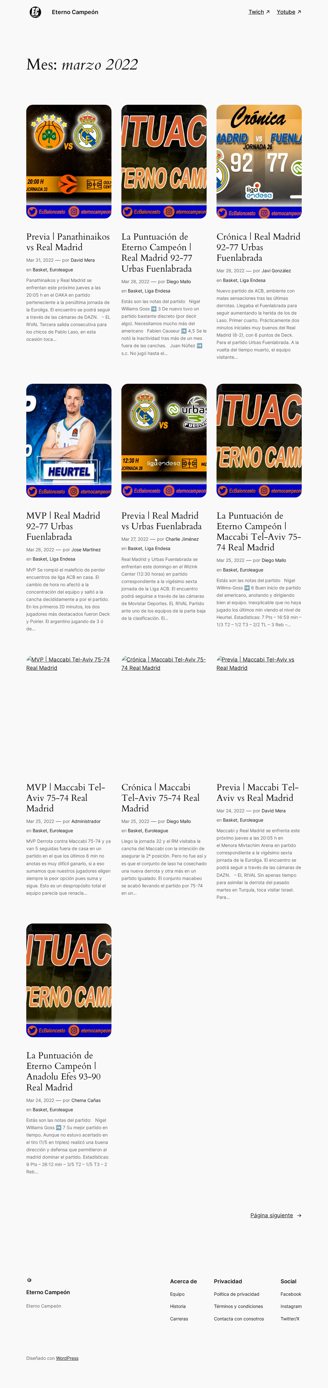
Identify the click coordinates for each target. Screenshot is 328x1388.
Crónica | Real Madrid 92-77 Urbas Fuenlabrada (258, 247)
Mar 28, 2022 (135, 281)
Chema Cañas (86, 1100)
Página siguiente (276, 1215)
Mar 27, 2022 (134, 539)
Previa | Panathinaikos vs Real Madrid (68, 242)
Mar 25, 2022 (230, 560)
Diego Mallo (179, 281)
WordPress (67, 1358)
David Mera (83, 260)
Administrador (86, 821)
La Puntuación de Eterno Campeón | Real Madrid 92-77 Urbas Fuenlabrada (156, 253)
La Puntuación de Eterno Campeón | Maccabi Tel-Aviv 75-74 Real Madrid (259, 532)
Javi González (276, 270)
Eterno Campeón (75, 12)
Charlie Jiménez (182, 539)
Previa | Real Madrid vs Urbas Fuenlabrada (161, 521)
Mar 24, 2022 (230, 810)
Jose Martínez (86, 549)
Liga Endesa (157, 290)
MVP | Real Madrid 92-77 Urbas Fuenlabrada (63, 526)
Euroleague (61, 269)
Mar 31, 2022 (39, 260)
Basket (40, 269)
